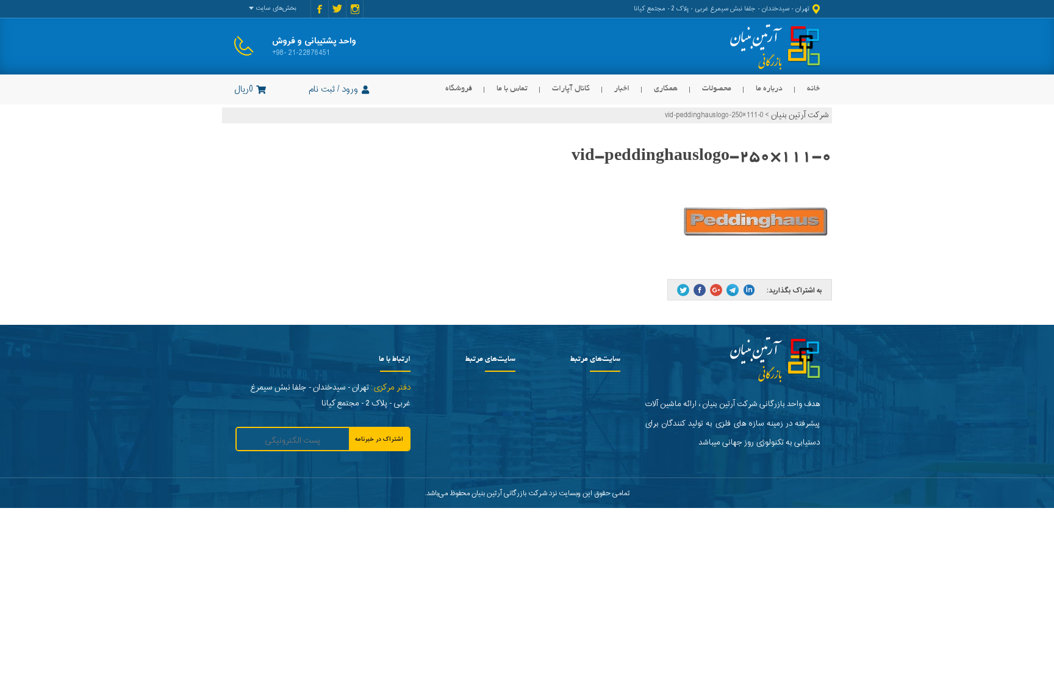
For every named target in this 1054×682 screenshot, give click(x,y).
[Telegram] (732, 290)
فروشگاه (458, 88)
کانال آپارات (571, 88)
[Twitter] (683, 290)
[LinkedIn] (749, 290)
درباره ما (769, 88)
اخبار (621, 88)
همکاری (666, 88)
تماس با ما (512, 88)
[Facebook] (700, 290)
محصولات (716, 88)
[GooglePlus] (716, 290)
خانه (813, 88)
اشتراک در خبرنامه (379, 439)
